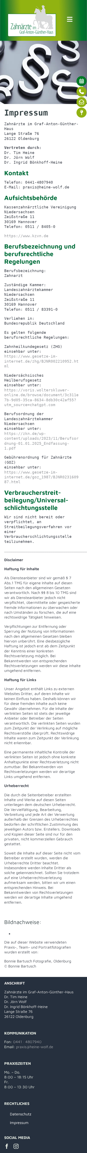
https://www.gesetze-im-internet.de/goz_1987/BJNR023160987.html (41, 477)
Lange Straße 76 (18, 1011)
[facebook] (6, 1146)
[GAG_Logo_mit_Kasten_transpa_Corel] (32, 7)
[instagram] (16, 1146)
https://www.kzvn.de (26, 236)
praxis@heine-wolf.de (34, 1047)
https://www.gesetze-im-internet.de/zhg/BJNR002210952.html (41, 361)
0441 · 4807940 (27, 1042)
